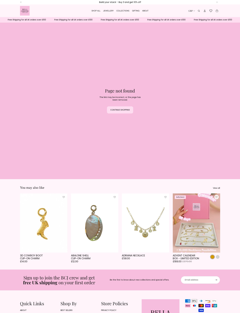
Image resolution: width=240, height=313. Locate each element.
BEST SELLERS (66, 310)
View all (216, 188)
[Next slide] (165, 223)
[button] (64, 197)
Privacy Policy (108, 310)
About (23, 310)
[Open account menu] (205, 11)
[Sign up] (216, 279)
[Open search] (199, 11)
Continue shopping (120, 109)
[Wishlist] (211, 11)
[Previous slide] (126, 223)
